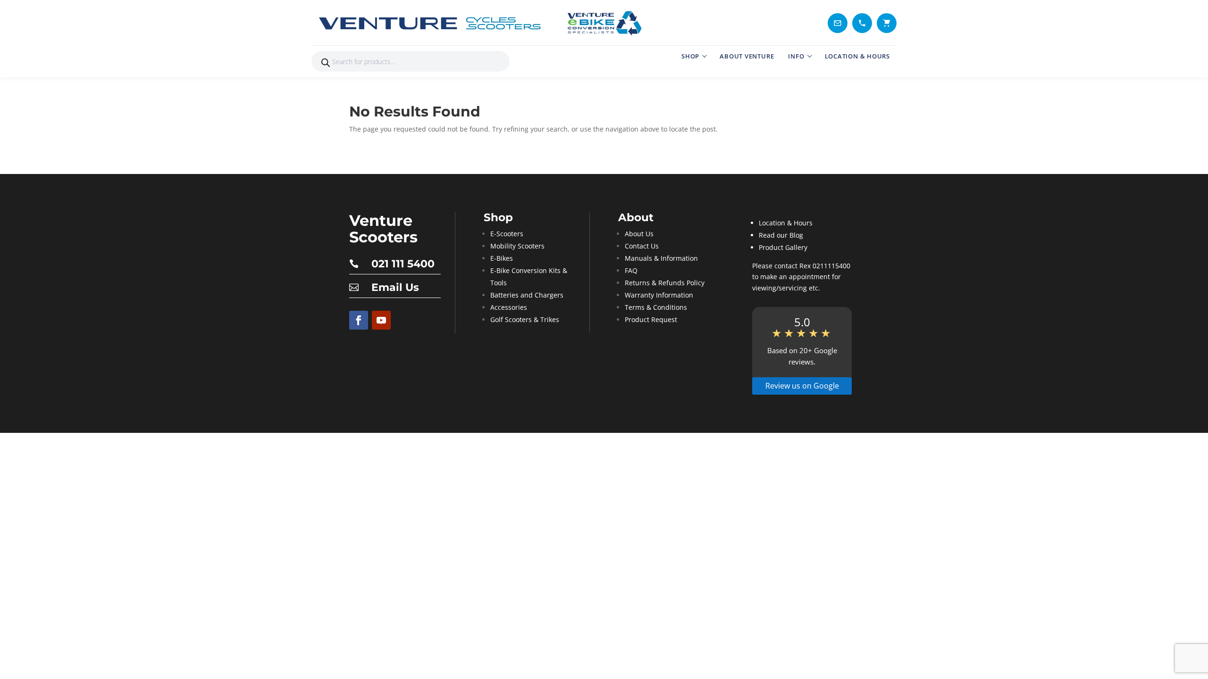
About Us (639, 233)
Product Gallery (783, 247)
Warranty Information (659, 294)
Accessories (508, 307)
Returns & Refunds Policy (665, 282)
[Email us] (837, 23)
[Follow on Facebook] (358, 320)
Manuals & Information (661, 258)
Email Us (395, 287)
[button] (887, 23)
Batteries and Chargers (526, 294)
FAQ (631, 270)
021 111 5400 (403, 263)
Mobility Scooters (517, 245)
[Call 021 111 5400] (862, 23)
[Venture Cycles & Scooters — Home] (481, 23)
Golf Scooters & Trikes (524, 319)
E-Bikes (501, 258)
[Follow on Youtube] (381, 320)
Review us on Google (802, 386)
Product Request (651, 319)
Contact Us (642, 245)
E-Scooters (506, 233)
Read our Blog (781, 235)
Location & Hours (786, 222)
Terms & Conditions (656, 307)
